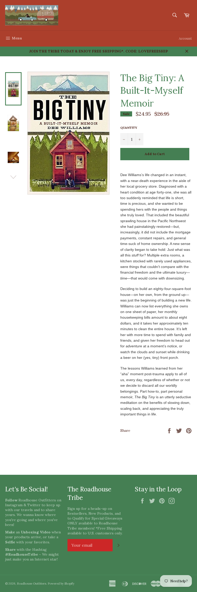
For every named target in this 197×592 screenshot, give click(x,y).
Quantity (128, 128)
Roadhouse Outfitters (31, 583)
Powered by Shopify (61, 583)
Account (185, 38)
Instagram (14, 505)
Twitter (34, 505)
